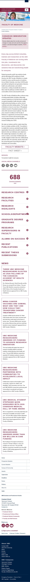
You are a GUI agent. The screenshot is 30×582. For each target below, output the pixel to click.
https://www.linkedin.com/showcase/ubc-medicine (11, 165)
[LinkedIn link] (7, 525)
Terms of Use (17, 577)
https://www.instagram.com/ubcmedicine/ (7, 165)
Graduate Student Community (11, 516)
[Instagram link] (3, 525)
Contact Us (5, 507)
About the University (7, 547)
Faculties (20, 29)
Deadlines (4, 478)
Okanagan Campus (7, 564)
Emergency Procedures (7, 577)
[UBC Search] (26, 2)
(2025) (15, 183)
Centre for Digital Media (8, 570)
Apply (3, 491)
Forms (3, 481)
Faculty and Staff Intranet (10, 518)
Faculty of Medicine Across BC (10, 571)
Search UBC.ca (6, 556)
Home (3, 458)
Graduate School (5, 29)
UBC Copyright (5, 579)
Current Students (6, 464)
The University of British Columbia (11, 3)
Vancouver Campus (7, 562)
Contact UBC (5, 546)
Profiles (17, 533)
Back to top (5, 533)
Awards (3, 471)
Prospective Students (13, 29)
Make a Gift (5, 554)
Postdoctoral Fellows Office (10, 514)
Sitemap (12, 533)
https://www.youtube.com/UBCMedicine (15, 165)
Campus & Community (7, 468)
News (3, 549)
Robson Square (6, 568)
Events (3, 551)
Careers (4, 553)
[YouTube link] (11, 525)
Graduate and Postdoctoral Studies (15, 496)
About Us (4, 487)
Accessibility (13, 579)
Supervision (5, 474)
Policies (4, 484)
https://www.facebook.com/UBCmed (3, 165)
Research (22, 533)
